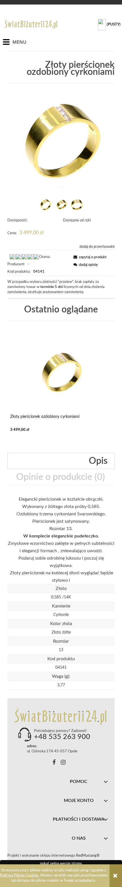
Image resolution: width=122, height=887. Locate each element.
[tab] (61, 461)
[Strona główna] (31, 24)
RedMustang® (88, 856)
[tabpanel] (61, 540)
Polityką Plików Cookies (19, 875)
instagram (63, 763)
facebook (54, 763)
